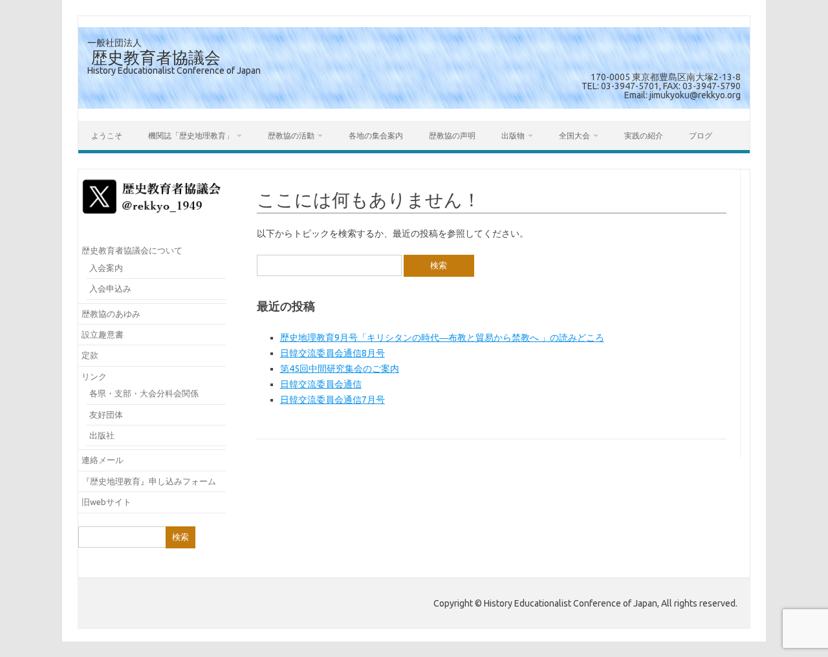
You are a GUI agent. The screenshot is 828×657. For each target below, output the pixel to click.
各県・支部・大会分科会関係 (144, 393)
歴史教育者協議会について (132, 250)
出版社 (101, 435)
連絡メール (103, 459)
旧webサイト (106, 501)
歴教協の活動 (291, 135)
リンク (94, 376)
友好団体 (106, 414)
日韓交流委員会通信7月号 (332, 399)
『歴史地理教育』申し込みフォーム (149, 481)
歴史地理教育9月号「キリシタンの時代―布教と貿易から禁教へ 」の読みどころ (442, 337)
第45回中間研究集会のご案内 (339, 368)
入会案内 (106, 267)
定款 (90, 355)
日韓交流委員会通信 (321, 384)
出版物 (513, 135)
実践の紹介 (643, 135)
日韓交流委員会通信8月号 (332, 353)
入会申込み (110, 288)
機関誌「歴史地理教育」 (191, 135)
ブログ (700, 135)
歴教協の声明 (452, 135)
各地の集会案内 (376, 135)
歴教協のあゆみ (111, 313)
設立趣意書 (103, 334)
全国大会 (574, 135)
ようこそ (106, 135)
